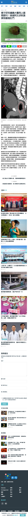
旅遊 (24, 6)
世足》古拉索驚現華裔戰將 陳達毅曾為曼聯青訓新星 (17, 437)
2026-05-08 (4, 243)
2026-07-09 (11, 427)
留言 (2, 361)
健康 (15, 6)
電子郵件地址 (4, 385)
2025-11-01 (4, 346)
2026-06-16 (4, 217)
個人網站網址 (4, 391)
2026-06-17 (11, 439)
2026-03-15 (4, 269)
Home (2, 10)
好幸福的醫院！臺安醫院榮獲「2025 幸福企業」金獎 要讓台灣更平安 (13, 317)
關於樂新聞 (3, 511)
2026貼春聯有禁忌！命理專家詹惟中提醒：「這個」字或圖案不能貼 (16, 449)
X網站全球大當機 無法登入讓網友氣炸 (17, 461)
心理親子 (3, 496)
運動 (20, 492)
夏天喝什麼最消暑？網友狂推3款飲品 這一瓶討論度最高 (17, 418)
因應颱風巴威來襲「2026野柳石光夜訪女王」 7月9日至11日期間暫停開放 (17, 424)
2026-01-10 (4, 319)
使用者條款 (10, 511)
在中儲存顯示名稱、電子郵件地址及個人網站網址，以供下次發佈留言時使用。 (15, 398)
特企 (11, 492)
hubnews (4, 236)
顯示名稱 (3, 379)
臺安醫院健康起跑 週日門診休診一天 (12, 292)
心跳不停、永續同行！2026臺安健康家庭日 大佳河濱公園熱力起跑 (14, 266)
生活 (11, 6)
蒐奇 (6, 6)
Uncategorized (4, 490)
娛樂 (2, 494)
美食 (20, 6)
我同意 (22, 515)
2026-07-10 (11, 420)
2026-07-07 (11, 414)
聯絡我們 (23, 511)
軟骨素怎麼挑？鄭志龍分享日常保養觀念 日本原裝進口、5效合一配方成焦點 (13, 214)
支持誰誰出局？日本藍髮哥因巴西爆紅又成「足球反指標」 (17, 412)
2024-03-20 (3, 21)
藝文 (20, 490)
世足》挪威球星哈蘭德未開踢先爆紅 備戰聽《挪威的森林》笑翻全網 (17, 455)
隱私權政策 (17, 511)
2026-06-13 (11, 458)
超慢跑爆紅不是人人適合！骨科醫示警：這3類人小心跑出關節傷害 (13, 240)
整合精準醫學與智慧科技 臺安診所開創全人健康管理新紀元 (13, 343)
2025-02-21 (11, 462)
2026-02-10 (11, 451)
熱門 (2, 6)
